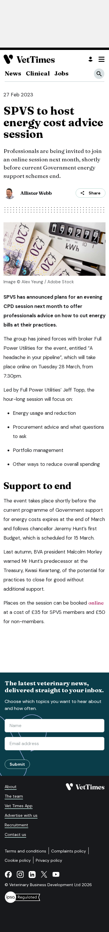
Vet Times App (19, 805)
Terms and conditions (25, 851)
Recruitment (16, 825)
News (13, 73)
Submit (17, 764)
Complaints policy (68, 851)
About (11, 786)
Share (95, 193)
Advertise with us (21, 815)
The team (14, 796)
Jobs (61, 73)
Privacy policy (49, 860)
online (96, 603)
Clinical (38, 73)
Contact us (15, 834)
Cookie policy (18, 860)
